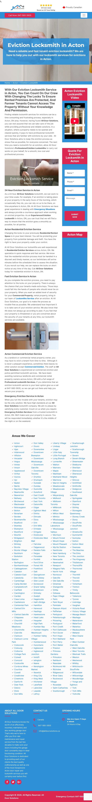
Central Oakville (21, 614)
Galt (35, 571)
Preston (56, 648)
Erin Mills (38, 525)
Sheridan (76, 467)
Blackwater (19, 504)
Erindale (37, 529)
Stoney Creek (78, 516)
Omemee (57, 584)
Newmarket (58, 562)
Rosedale (57, 684)
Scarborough (59, 691)
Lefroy (37, 694)
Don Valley (38, 443)
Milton (56, 510)
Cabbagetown (20, 568)
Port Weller (58, 645)
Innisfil (36, 657)
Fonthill (37, 559)
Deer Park (18, 684)
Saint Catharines (60, 688)
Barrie (17, 486)
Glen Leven (39, 581)
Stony (75, 519)
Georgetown (39, 574)
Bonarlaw (18, 513)
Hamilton (38, 605)
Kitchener (38, 681)
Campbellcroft (20, 587)
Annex (17, 464)
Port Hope (57, 636)
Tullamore (76, 596)
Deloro (17, 688)
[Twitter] (13, 782)
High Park (38, 623)
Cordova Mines (21, 666)
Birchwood (19, 501)
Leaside (37, 691)
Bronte (17, 547)
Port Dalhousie (59, 630)
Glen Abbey (39, 578)
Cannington (19, 593)
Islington (37, 660)
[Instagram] (19, 782)
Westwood (77, 660)
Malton (56, 464)
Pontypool (57, 623)
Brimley (17, 544)
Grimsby (37, 593)
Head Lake (38, 617)
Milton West (58, 513)
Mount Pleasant (60, 544)
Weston (75, 657)
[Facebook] (7, 782)
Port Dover (58, 633)
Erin (35, 522)
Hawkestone (39, 614)
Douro (36, 446)
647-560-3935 (44, 725)
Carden (17, 596)
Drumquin (38, 480)
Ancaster (18, 458)
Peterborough (59, 617)
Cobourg (18, 648)
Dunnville (38, 489)
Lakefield (38, 684)
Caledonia (18, 578)
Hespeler (38, 620)
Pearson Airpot (59, 608)
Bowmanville (20, 519)
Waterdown (77, 620)
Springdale (77, 498)
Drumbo (37, 477)
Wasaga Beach (79, 614)
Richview (57, 669)
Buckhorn (18, 553)
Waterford (77, 623)
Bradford (18, 522)
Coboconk (19, 645)
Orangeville (58, 587)
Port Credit (58, 626)
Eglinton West (40, 510)
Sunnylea (76, 538)
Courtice (18, 669)
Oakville (56, 578)
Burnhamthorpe (21, 565)
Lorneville (57, 461)
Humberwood (40, 642)
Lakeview (38, 688)
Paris (55, 599)
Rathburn (57, 660)
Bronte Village (20, 550)
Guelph (37, 596)
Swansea (76, 547)
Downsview (39, 449)
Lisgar (55, 449)
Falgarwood (39, 547)
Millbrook (57, 507)
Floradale (38, 556)
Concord (18, 660)
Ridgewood (58, 672)
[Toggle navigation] (84, 15)
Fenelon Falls (39, 550)
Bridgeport (19, 538)
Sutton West (77, 544)
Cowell (17, 672)
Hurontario (38, 645)
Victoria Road (78, 608)
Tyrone (75, 599)
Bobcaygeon (20, 507)
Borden (17, 516)
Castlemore (19, 602)
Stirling (75, 507)
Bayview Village (21, 489)
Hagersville (39, 599)
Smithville (76, 486)
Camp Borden (20, 584)
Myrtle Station (59, 547)
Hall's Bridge (39, 602)
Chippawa (18, 617)
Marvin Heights (60, 483)
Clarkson (18, 636)
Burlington (18, 562)
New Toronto (59, 556)
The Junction (78, 556)
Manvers (57, 467)
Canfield (18, 590)
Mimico (56, 516)
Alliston (17, 455)
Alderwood (19, 452)
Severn (75, 455)
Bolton (17, 510)
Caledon (18, 571)
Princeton (57, 657)
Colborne (18, 651)
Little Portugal (59, 455)
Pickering (57, 620)
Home (7, 83)
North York (58, 571)
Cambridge (19, 581)
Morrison (57, 535)
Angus (17, 461)
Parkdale (57, 605)
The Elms (76, 553)
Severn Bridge (78, 458)
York (74, 688)
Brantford (18, 532)
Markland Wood (60, 477)
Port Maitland (59, 639)
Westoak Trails (79, 654)
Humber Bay (39, 626)
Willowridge (77, 675)
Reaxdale (57, 663)
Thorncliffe (77, 565)
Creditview (19, 675)
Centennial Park (21, 605)
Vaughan (76, 605)
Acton (15, 83)
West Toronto (78, 651)
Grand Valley (39, 587)
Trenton (75, 587)
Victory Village (79, 611)
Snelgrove (76, 489)
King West (38, 678)
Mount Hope (58, 541)
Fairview (37, 544)
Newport (57, 565)
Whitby (75, 663)
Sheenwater (77, 461)
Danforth (18, 681)
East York (38, 501)
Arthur (17, 474)
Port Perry (57, 642)
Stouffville (77, 522)
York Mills (76, 691)
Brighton (18, 541)
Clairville (18, 633)
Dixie (16, 691)
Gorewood (38, 584)
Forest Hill (38, 565)
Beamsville (19, 492)
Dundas (37, 486)
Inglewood (38, 648)
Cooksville (19, 663)
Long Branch (58, 458)
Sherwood (77, 471)
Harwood (38, 608)
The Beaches (78, 550)
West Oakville (78, 648)
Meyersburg (58, 495)
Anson (17, 467)
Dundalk (37, 483)
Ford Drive (38, 562)
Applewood (19, 471)
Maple (55, 471)
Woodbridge (77, 678)
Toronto (76, 581)
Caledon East (20, 574)
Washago (76, 617)
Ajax (16, 449)
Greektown (39, 590)
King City (38, 675)
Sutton (75, 541)
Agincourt (18, 446)
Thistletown (77, 562)
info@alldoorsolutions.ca (49, 731)
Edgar (36, 507)
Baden (17, 483)
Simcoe (75, 480)
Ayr (15, 480)
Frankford (38, 568)
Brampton (18, 529)
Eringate (37, 532)
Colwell (17, 657)
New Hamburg (59, 553)
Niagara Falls (59, 568)
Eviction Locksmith (29, 83)
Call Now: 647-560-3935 (19, 15)
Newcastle (57, 559)
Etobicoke (38, 535)
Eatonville (38, 504)
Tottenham (77, 584)
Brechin (17, 535)
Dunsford (38, 492)
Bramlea (18, 525)
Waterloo (76, 626)
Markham (57, 474)
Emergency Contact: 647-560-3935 (72, 796)
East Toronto (39, 498)
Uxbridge (76, 602)
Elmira (36, 513)
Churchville (19, 630)
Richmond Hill (59, 666)
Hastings (38, 611)
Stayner (75, 504)
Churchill (18, 620)
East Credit (39, 495)
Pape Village (58, 596)
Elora (36, 519)
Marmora (57, 480)
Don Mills (18, 694)
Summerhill (77, 535)
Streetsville (77, 532)
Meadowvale (58, 486)
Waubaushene (78, 630)
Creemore (18, 678)
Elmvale (37, 516)
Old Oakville (58, 581)
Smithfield (76, 483)
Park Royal (58, 602)
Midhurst (57, 498)
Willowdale (77, 672)
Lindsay (56, 446)
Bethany (18, 498)
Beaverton (19, 495)
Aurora (17, 477)
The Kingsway (78, 559)
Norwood (57, 574)
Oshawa (56, 593)
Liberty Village (59, 443)
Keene (36, 663)
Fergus (37, 553)
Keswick (37, 672)
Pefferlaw (57, 611)
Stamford (76, 501)
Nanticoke (57, 550)
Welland (75, 633)
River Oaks (58, 675)
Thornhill (76, 574)
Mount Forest (59, 538)
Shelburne (76, 464)
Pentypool (57, 614)
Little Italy (57, 452)
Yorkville (76, 694)
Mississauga (58, 519)
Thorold (75, 578)
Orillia (55, 590)
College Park (20, 654)
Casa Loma (19, 599)
